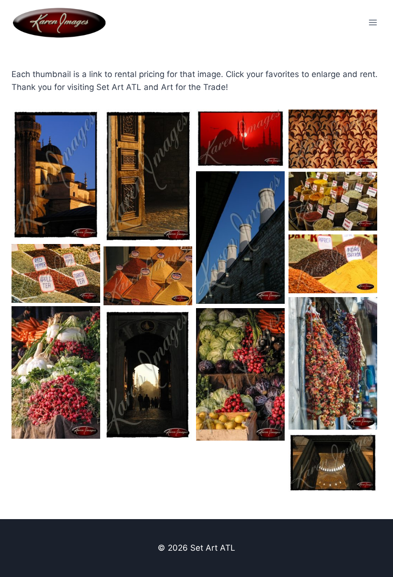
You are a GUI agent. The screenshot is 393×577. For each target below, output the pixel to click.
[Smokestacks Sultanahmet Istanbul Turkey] (240, 237)
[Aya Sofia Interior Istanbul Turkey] (333, 462)
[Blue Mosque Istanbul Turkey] (56, 175)
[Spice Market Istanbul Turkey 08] (240, 374)
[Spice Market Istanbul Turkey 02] (333, 263)
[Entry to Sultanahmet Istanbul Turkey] (148, 176)
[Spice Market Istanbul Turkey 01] (333, 201)
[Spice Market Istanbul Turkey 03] (56, 273)
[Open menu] (372, 22)
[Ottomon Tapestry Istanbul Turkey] (333, 139)
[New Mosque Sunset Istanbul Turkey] (240, 139)
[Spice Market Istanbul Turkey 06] (56, 372)
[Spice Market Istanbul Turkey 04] (148, 275)
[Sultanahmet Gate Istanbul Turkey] (148, 375)
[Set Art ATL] (64, 22)
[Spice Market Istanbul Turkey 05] (333, 363)
